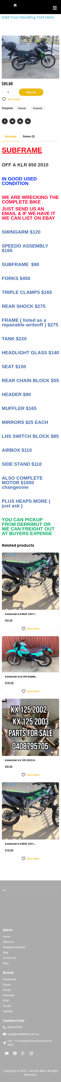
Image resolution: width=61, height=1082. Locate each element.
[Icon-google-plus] (23, 1053)
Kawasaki (22, 108)
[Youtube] (6, 1053)
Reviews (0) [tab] (29, 136)
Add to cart (31, 92)
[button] (54, 7)
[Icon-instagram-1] (31, 1053)
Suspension (37, 108)
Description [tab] (10, 136)
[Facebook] (15, 1053)
